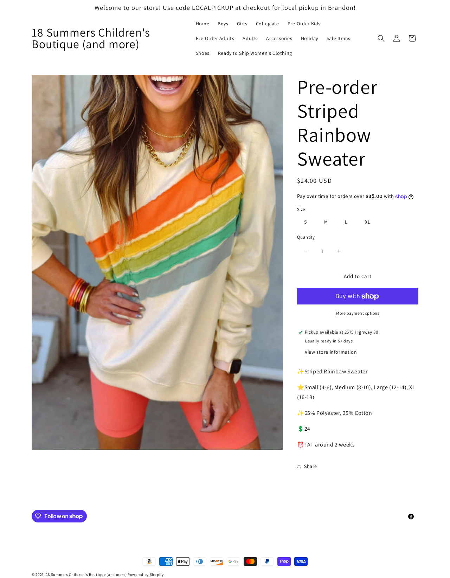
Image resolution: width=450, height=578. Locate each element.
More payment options (357, 313)
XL (368, 222)
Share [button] (310, 466)
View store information (331, 352)
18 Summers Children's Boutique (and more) (86, 574)
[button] (381, 38)
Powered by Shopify (146, 574)
